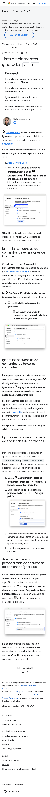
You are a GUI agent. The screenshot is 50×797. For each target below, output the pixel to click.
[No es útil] (26, 53)
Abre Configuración (17, 163)
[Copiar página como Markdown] (33, 65)
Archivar (5, 744)
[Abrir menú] (4, 3)
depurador (7, 144)
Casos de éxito (8, 740)
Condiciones (7, 784)
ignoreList (18, 412)
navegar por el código (18, 271)
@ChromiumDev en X (11, 760)
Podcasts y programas (11, 749)
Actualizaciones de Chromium (15, 736)
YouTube (5, 764)
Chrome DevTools (24, 11)
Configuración (11, 47)
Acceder (43, 3)
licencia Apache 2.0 (20, 692)
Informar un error (9, 720)
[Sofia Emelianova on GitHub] (14, 123)
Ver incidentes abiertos (11, 724)
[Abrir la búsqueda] (29, 3)
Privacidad (19, 784)
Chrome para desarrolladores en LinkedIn (19, 769)
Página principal (8, 44)
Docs (5, 11)
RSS (3, 773)
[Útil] (22, 53)
